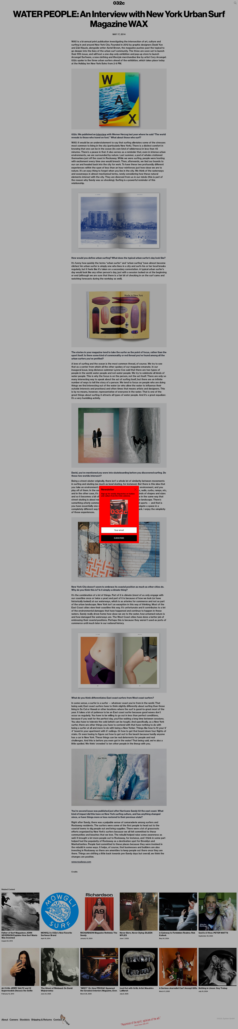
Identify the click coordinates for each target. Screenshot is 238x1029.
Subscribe (119, 538)
